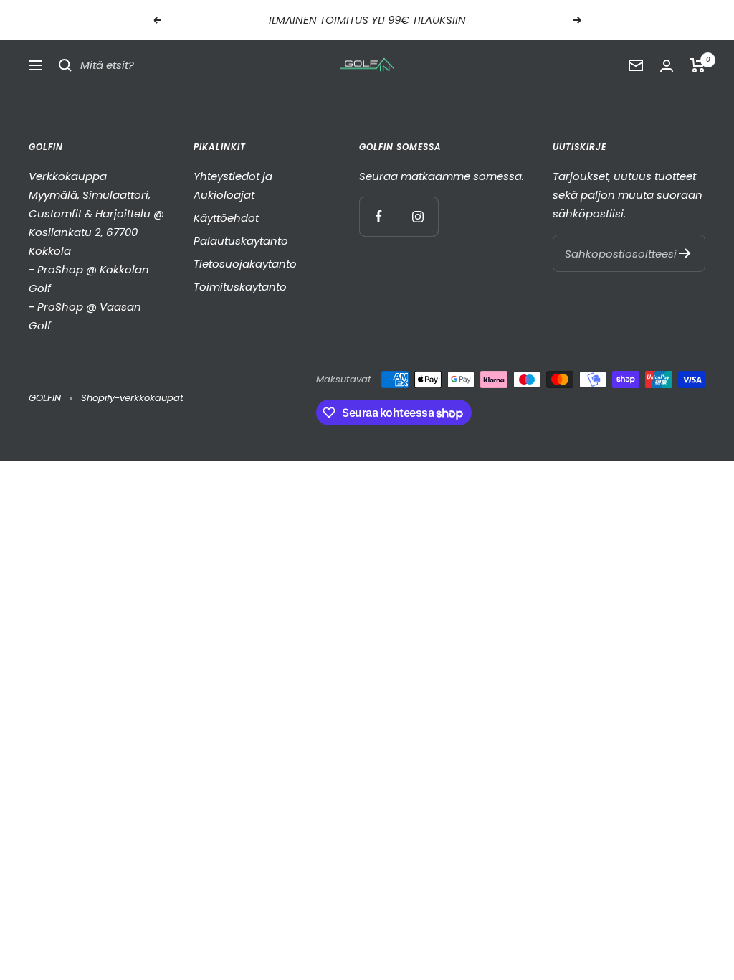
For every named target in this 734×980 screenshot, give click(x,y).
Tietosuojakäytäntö (245, 263)
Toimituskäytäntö (240, 286)
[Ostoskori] (697, 65)
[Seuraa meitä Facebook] (379, 216)
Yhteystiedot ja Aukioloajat (233, 185)
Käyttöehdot (226, 217)
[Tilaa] (685, 253)
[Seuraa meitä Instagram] (418, 216)
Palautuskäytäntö (241, 240)
